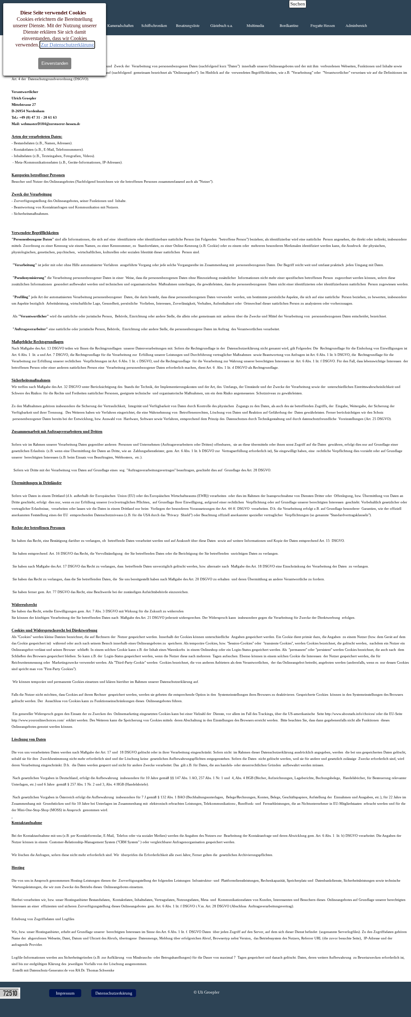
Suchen (297, 3)
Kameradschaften (120, 25)
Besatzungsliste (187, 25)
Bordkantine (289, 25)
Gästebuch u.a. (221, 25)
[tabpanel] (210, 508)
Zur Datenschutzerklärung (67, 44)
